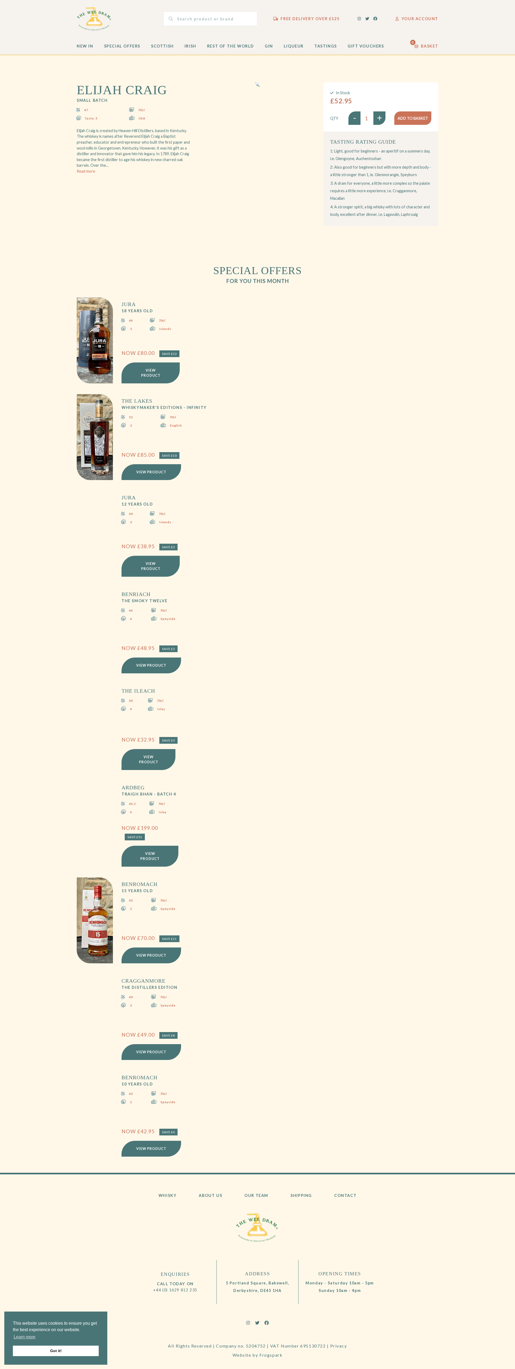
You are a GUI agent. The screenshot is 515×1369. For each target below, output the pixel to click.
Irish (190, 46)
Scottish (162, 46)
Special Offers (122, 46)
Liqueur (294, 46)
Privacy (338, 1345)
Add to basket (413, 118)
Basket (426, 44)
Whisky (168, 1195)
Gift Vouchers (366, 46)
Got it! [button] (56, 1351)
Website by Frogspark (258, 1354)
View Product (150, 372)
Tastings (325, 46)
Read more (86, 171)
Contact (345, 1195)
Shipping (301, 1195)
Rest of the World (230, 46)
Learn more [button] (24, 1337)
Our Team (256, 1195)
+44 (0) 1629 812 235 (175, 1290)
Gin (269, 46)
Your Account (420, 18)
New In (85, 46)
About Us (210, 1195)
